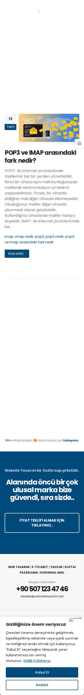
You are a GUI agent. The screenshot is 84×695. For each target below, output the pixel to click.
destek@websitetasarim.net (42, 596)
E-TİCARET (40, 567)
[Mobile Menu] (75, 9)
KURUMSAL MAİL (52, 573)
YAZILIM (56, 567)
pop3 (39, 236)
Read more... (17, 254)
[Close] (75, 620)
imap (9, 236)
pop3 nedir (55, 236)
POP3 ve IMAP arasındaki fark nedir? (40, 156)
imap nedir (24, 236)
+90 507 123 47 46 (42, 589)
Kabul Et (42, 672)
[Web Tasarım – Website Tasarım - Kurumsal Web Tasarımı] (22, 9)
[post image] (49, 128)
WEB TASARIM (18, 567)
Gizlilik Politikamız (37, 660)
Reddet (42, 685)
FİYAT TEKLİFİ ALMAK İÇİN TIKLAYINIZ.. (42, 523)
